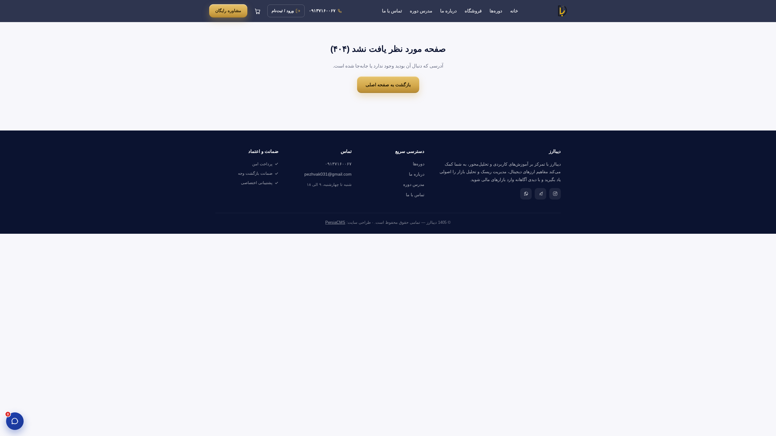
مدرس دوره (421, 10)
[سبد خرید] (257, 11)
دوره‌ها (496, 10)
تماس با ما (392, 10)
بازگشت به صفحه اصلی (388, 84)
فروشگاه (473, 10)
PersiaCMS (335, 222)
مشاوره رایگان (228, 10)
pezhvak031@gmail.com (328, 174)
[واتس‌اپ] (526, 194)
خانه (514, 10)
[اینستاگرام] (555, 194)
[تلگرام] (540, 194)
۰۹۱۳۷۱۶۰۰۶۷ (338, 164)
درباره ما (448, 10)
